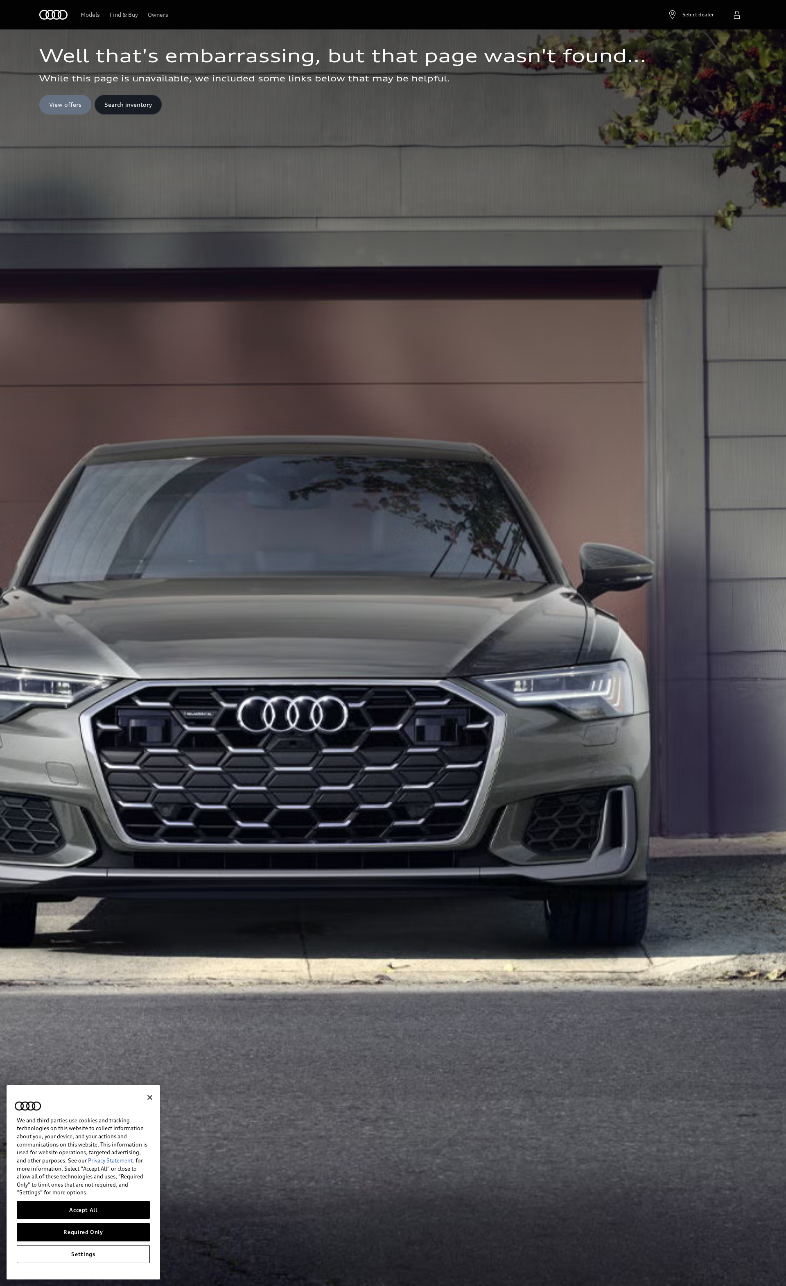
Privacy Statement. (111, 1160)
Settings (83, 1254)
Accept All (83, 1210)
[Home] (53, 15)
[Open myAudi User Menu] (737, 15)
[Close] (150, 1097)
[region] (83, 1182)
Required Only (83, 1232)
